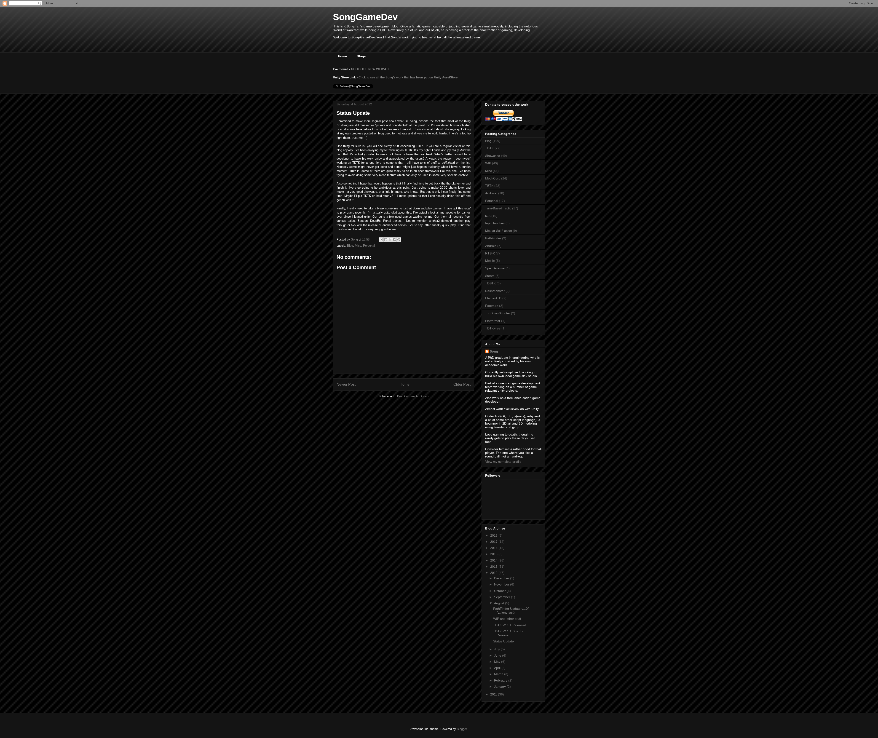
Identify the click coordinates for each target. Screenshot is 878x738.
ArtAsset (491, 193)
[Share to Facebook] (394, 239)
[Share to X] (390, 239)
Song (494, 351)
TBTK (489, 185)
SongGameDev (365, 17)
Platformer (492, 321)
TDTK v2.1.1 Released (509, 625)
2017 (494, 541)
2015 (494, 554)
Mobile (490, 260)
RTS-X (490, 253)
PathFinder (493, 238)
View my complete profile (503, 461)
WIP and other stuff (507, 618)
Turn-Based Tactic (498, 208)
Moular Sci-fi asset (498, 231)
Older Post (462, 384)
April (497, 668)
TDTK (489, 148)
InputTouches (495, 223)
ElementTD (493, 298)
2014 (494, 560)
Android (490, 246)
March (499, 674)
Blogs (361, 56)
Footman (491, 306)
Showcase (492, 156)
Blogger (462, 729)
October (500, 591)
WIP (488, 163)
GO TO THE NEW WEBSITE (370, 69)
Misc (358, 245)
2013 (494, 566)
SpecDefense (495, 268)
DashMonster (495, 291)
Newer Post (346, 384)
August (499, 603)
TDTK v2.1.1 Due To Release (508, 633)
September (502, 597)
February (501, 680)
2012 (494, 573)
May (497, 661)
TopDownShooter (497, 313)
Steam (490, 276)
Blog (350, 245)
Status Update (503, 641)
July (497, 649)
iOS (487, 216)
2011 (494, 694)
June (498, 655)
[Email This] (381, 239)
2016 (494, 548)
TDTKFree (493, 328)
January (500, 686)
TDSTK (490, 283)
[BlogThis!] (385, 239)
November (502, 584)
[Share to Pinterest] (398, 239)
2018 (494, 535)
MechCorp (492, 178)
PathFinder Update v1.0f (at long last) (511, 610)
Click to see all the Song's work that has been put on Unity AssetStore (408, 77)
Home (342, 56)
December (502, 578)
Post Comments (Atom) (412, 396)
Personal (369, 245)
